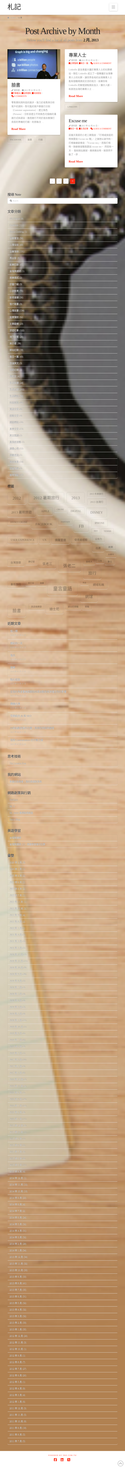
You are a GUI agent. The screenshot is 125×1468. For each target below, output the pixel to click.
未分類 (13, 343)
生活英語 (14, 383)
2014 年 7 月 (16, 1211)
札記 (14, 7)
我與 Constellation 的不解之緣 (26, 740)
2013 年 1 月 (16, 1329)
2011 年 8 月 (16, 1434)
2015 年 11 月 (16, 1132)
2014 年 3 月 (16, 1237)
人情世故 (14, 244)
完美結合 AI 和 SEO (20, 716)
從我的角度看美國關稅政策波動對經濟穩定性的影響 (38, 692)
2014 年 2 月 (16, 1244)
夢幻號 (31, 562)
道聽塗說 (14, 455)
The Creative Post (18, 763)
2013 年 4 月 (16, 1309)
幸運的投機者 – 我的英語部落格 (26, 781)
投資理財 (27, 93)
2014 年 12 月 (16, 1178)
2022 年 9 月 (16, 915)
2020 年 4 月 (16, 1000)
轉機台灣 (15, 704)
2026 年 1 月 (16, 869)
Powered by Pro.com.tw (62, 1455)
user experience (23, 539)
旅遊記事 (14, 330)
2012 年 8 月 (16, 1362)
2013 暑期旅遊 (21, 512)
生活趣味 (14, 396)
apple (45, 511)
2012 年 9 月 (16, 1355)
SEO (96, 531)
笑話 (84, 583)
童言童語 (62, 588)
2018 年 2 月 (16, 1053)
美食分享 (14, 429)
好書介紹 (14, 284)
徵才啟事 (14, 304)
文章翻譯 (14, 323)
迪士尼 (54, 609)
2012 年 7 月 (16, 1369)
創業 (110, 547)
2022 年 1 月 (16, 928)
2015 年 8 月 (16, 1145)
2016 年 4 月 (16, 1112)
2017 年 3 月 (16, 1059)
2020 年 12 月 (16, 954)
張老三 (47, 564)
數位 (110, 562)
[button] (113, 7)
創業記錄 (14, 264)
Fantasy (65, 522)
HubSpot (14, 799)
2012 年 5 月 (16, 1382)
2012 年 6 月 (16, 1375)
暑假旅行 (16, 584)
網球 (89, 597)
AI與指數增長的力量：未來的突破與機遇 (32, 728)
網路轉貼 (14, 422)
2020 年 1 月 (16, 1020)
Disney (96, 512)
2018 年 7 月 (16, 1040)
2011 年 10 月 (16, 1421)
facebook (15, 139)
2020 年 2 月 (16, 1013)
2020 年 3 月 (16, 1007)
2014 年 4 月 (16, 1230)
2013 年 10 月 (16, 1270)
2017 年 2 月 (16, 1066)
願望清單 (14, 468)
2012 (17, 498)
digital (76, 511)
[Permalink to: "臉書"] (33, 64)
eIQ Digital (15, 218)
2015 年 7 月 (16, 1151)
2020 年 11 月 (16, 961)
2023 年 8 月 (16, 888)
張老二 (69, 566)
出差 (98, 548)
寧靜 (12, 667)
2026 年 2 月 (16, 862)
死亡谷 (31, 583)
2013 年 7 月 (16, 1290)
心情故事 (14, 310)
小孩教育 (14, 291)
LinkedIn (72, 107)
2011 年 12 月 (16, 1408)
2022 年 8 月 (16, 921)
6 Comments (20, 96)
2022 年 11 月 (16, 902)
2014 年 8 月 (16, 1204)
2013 (75, 498)
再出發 (13, 258)
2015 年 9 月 (16, 1138)
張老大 (89, 562)
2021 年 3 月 (16, 941)
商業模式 (14, 277)
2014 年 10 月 (16, 1191)
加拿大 (111, 555)
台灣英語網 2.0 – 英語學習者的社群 (27, 844)
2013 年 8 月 (16, 1283)
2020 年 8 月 (16, 981)
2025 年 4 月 (16, 875)
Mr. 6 (12, 806)
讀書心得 (14, 448)
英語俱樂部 (36, 607)
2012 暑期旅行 (46, 498)
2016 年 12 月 (16, 1079)
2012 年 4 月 (16, 1388)
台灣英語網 (15, 271)
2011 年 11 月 (16, 1415)
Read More (18, 129)
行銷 (40, 139)
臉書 (15, 85)
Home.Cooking (17, 231)
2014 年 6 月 (16, 1217)
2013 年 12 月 (16, 1257)
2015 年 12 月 (16, 1125)
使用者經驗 (80, 539)
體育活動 (14, 475)
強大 (12, 655)
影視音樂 (14, 297)
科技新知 (37, 93)
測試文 (13, 376)
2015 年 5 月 (16, 1165)
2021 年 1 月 (16, 948)
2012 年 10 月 (16, 1349)
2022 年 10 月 (16, 908)
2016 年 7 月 (16, 1105)
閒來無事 (14, 462)
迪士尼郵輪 (73, 607)
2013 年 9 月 (16, 1276)
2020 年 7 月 (16, 987)
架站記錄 (14, 350)
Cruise (60, 510)
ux (45, 539)
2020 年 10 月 (16, 967)
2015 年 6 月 (16, 1158)
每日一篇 (84, 63)
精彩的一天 (16, 643)
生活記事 (84, 129)
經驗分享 (14, 415)
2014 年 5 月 (16, 1224)
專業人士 (77, 55)
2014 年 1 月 (16, 1250)
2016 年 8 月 (16, 1099)
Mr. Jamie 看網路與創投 (21, 813)
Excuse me (78, 120)
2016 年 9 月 (16, 1092)
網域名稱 (98, 584)
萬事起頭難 (15, 442)
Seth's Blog (15, 819)
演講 (42, 583)
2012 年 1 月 (16, 1401)
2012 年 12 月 (16, 1336)
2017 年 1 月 (16, 1073)
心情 (100, 561)
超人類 (14, 631)
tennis (107, 531)
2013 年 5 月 (16, 1303)
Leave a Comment (102, 63)
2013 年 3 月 (16, 1316)
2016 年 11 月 (16, 1086)
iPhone (99, 523)
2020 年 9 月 (16, 974)
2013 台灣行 (96, 502)
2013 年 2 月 (16, 1322)
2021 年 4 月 (16, 934)
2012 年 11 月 (16, 1342)
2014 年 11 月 (16, 1184)
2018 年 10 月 (16, 1027)
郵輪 (87, 607)
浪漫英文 (14, 363)
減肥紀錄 (14, 369)
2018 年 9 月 (16, 1033)
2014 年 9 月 (16, 1198)
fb (81, 526)
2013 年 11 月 (16, 1263)
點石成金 (15, 680)
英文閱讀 (14, 435)
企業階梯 (74, 63)
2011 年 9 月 (16, 1428)
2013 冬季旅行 (96, 494)
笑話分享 (14, 409)
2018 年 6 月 (16, 1046)
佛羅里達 (60, 540)
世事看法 (17, 93)
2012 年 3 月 (16, 1395)
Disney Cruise (18, 522)
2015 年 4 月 (16, 1171)
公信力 (98, 539)
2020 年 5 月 (16, 994)
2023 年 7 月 (16, 895)
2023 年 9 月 (16, 882)
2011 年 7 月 (16, 1441)
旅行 (92, 573)
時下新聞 (14, 337)
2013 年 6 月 (16, 1296)
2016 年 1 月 (16, 1119)
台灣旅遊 (16, 562)
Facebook (14, 225)
